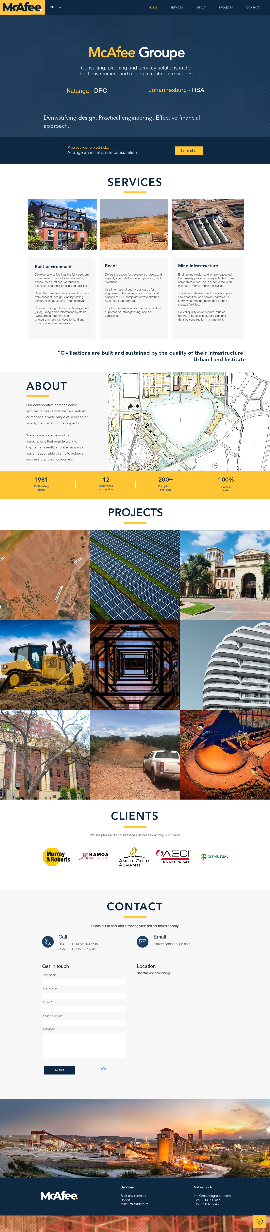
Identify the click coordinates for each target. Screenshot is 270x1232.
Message (49, 1029)
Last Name (50, 988)
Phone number (52, 1015)
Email (46, 1002)
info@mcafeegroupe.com (172, 944)
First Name (49, 974)
